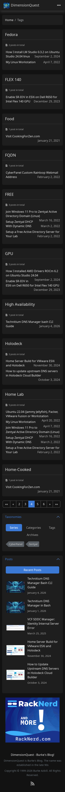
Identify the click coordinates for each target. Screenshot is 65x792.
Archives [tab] (32, 535)
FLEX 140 (13, 79)
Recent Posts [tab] (32, 570)
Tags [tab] (52, 528)
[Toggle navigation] (59, 5)
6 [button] (44, 504)
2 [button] (19, 504)
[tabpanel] (32, 544)
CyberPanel (16, 544)
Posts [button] (9, 559)
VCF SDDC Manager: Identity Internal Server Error (43, 623)
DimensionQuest (25, 5)
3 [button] (25, 504)
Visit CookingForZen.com (23, 136)
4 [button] (31, 504)
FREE (9, 194)
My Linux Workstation (21, 62)
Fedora (11, 34)
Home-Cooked (18, 469)
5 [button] (37, 504)
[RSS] (32, 784)
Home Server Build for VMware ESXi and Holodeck (42, 646)
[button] (6, 504)
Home (9, 20)
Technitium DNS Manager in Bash (39, 603)
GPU (9, 253)
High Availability (20, 304)
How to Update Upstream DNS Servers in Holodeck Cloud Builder (43, 670)
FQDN (10, 155)
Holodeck (13, 343)
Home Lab (14, 394)
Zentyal (33, 544)
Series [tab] (14, 528)
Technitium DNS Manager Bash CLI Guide (39, 583)
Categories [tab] (33, 528)
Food (9, 118)
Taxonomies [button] (13, 517)
